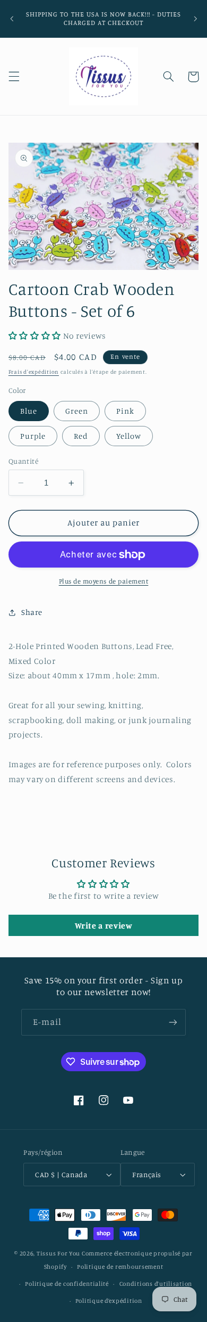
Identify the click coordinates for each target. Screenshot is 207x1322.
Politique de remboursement (120, 1266)
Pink (125, 410)
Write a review (104, 925)
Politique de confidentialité (67, 1283)
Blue (28, 410)
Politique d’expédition (108, 1300)
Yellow (128, 435)
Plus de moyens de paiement (104, 581)
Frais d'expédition (33, 371)
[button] (14, 76)
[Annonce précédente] (11, 18)
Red (81, 435)
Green (76, 410)
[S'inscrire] (173, 1022)
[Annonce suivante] (195, 18)
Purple (33, 435)
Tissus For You (58, 1253)
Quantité (23, 461)
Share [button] (31, 612)
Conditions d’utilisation (156, 1283)
